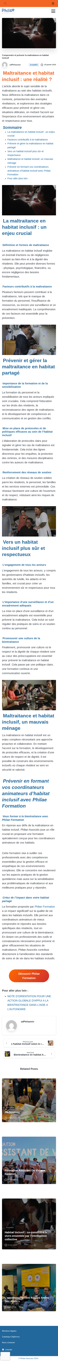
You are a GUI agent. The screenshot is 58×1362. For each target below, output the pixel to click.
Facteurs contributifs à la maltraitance (27, 139)
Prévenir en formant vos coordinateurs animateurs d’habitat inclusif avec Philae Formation (29, 170)
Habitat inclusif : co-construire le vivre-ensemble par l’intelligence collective (26, 1236)
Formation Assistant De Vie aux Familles (25, 1172)
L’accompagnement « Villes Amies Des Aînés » (27, 1299)
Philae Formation (13, 819)
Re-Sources (12, 1112)
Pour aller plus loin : (18, 178)
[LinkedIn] (53, 3)
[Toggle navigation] (53, 11)
